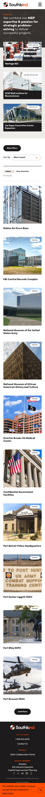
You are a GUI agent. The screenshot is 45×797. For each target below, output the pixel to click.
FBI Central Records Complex (20, 279)
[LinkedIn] (27, 773)
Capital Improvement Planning (22, 770)
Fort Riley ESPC (12, 648)
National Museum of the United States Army (21, 332)
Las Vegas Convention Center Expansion (19, 127)
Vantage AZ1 (11, 64)
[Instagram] (18, 773)
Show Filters (12, 148)
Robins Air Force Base (15, 228)
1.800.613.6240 (23, 739)
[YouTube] (22, 773)
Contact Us (22, 744)
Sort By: (7, 157)
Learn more (7, 793)
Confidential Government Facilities (18, 493)
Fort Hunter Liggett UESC (17, 597)
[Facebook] (14, 773)
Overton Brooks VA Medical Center (19, 439)
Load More (22, 712)
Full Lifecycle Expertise (22, 767)
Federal (8, 171)
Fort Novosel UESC (14, 699)
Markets (22, 764)
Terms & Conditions (22, 782)
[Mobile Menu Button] (40, 5)
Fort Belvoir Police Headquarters (22, 546)
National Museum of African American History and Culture (20, 386)
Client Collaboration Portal (22, 755)
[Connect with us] (31, 773)
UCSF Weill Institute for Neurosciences (16, 94)
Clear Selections (22, 171)
